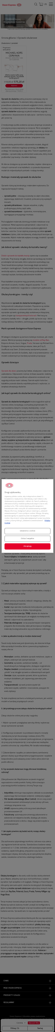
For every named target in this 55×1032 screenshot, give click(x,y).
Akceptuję (27, 546)
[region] (27, 516)
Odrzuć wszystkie (27, 539)
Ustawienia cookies (27, 531)
